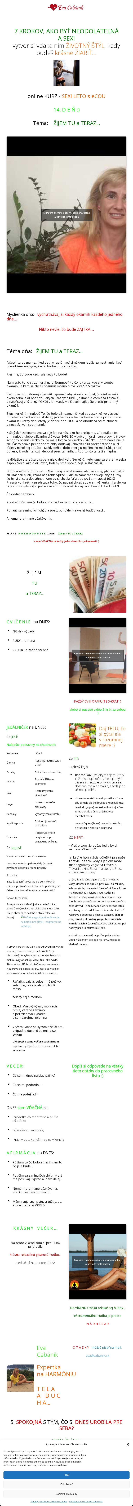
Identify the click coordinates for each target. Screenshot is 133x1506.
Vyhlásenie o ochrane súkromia (86, 1501)
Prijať (67, 1474)
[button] (128, 1444)
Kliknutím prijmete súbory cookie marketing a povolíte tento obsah (66, 214)
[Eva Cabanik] (66, 7)
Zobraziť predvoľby (66, 1493)
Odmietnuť (66, 1484)
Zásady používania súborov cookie (48, 1501)
